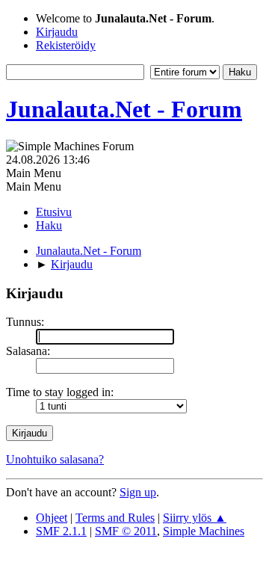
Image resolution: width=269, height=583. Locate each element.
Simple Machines (203, 531)
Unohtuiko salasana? (55, 459)
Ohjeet (51, 517)
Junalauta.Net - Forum (124, 109)
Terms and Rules (115, 517)
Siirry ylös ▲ (194, 517)
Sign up (138, 492)
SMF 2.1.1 (61, 531)
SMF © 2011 (126, 531)
